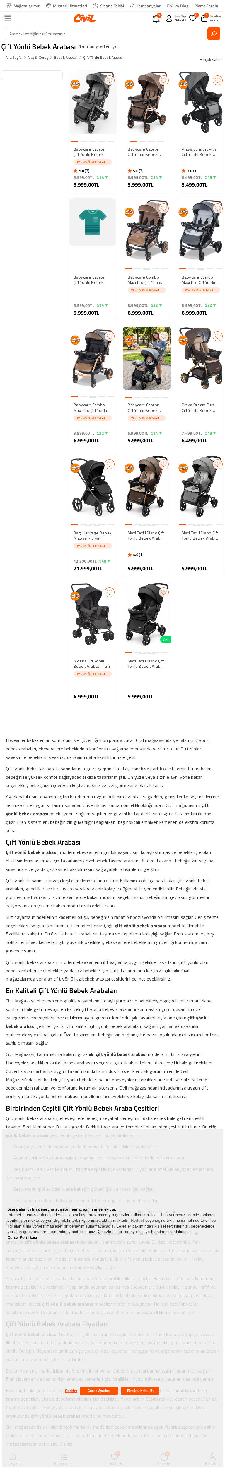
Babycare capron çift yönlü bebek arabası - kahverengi (144, 151)
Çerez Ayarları (99, 1391)
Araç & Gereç (38, 57)
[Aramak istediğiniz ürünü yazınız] (213, 33)
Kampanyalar (148, 6)
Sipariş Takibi (112, 6)
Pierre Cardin (206, 6)
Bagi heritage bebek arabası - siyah (93, 535)
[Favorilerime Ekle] (110, 80)
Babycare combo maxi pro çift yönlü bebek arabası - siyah (90, 407)
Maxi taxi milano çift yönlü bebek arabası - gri (201, 535)
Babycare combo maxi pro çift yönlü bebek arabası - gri (200, 280)
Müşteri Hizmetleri (70, 6)
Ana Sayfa (14, 57)
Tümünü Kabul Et (140, 1391)
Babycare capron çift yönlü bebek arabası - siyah (89, 151)
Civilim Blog (177, 6)
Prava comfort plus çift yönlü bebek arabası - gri (199, 151)
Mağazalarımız (26, 6)
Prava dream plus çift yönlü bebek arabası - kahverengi (198, 407)
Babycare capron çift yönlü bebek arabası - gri (144, 407)
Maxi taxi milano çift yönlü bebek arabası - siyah (147, 663)
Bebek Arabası (65, 57)
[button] (10, 18)
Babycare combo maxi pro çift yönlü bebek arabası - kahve (144, 280)
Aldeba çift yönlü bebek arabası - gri (92, 663)
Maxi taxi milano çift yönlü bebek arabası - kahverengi (147, 535)
